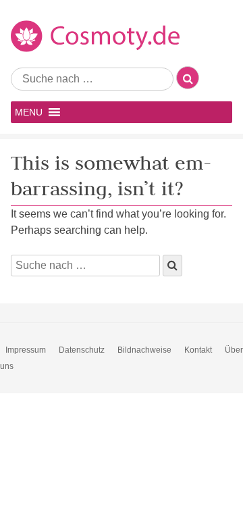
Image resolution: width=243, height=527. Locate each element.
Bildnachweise (144, 350)
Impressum (25, 350)
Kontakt (198, 350)
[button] (29, 112)
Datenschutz (82, 350)
